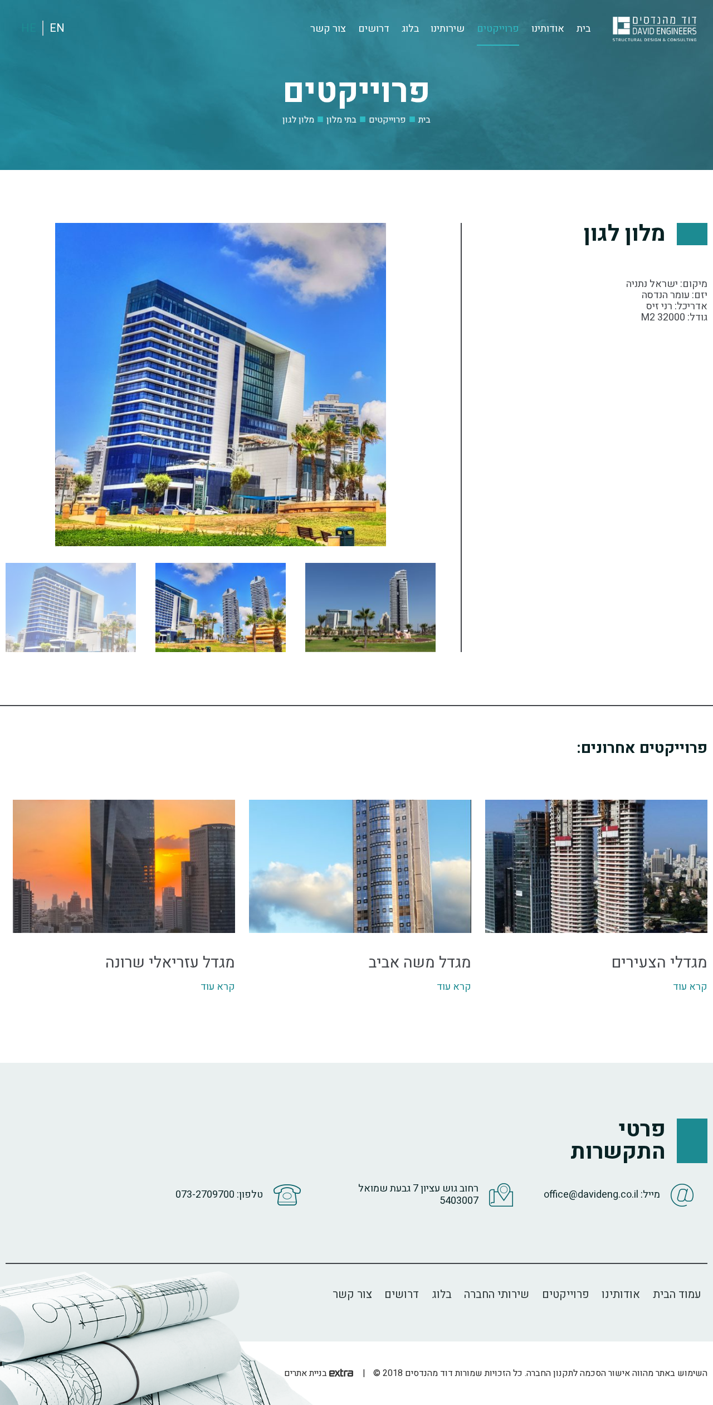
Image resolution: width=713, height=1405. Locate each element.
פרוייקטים (498, 28)
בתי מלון (341, 119)
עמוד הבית (677, 1294)
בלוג (410, 28)
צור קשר (328, 28)
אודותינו (547, 28)
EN (57, 28)
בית (583, 28)
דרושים (373, 28)
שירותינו (448, 28)
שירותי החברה (496, 1294)
